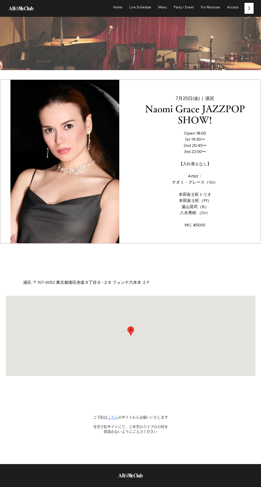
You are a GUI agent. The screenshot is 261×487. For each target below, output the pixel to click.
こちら (112, 417)
